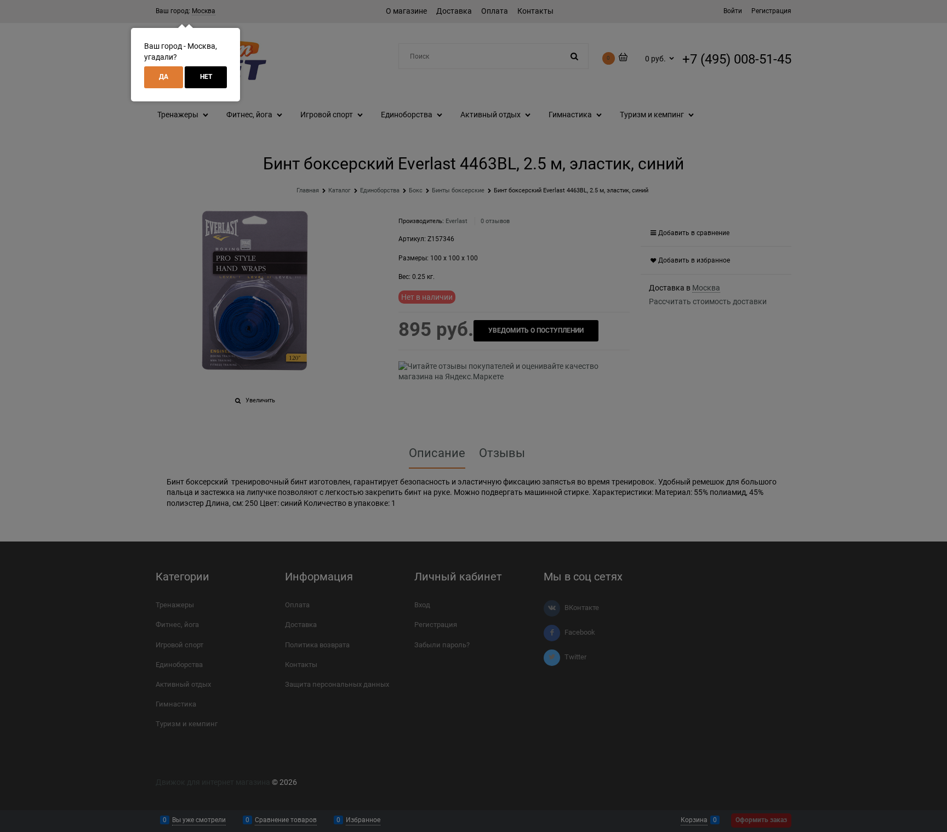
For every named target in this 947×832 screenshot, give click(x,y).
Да (163, 77)
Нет (206, 77)
